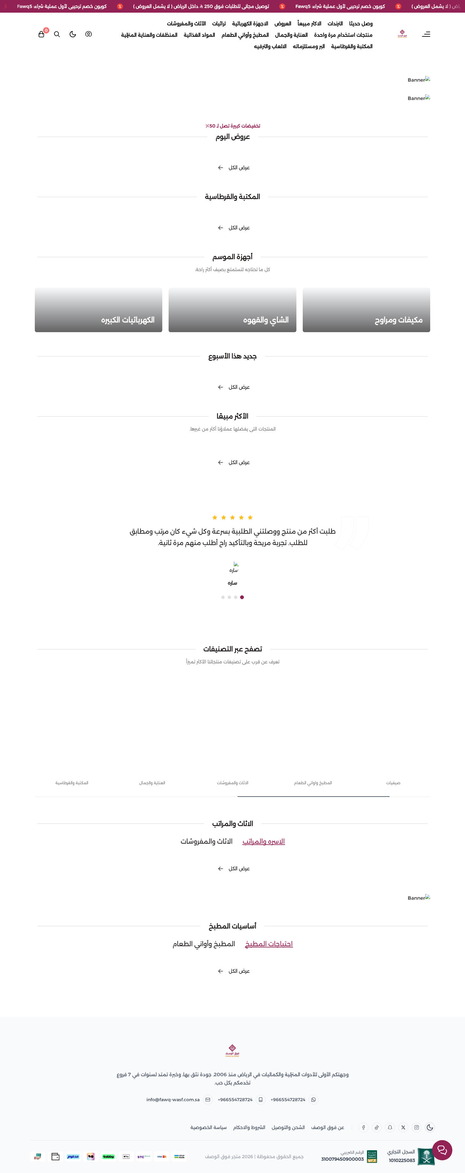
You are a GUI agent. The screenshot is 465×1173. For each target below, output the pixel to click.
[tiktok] (377, 1127)
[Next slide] (47, 746)
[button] (242, 597)
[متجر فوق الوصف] (232, 1051)
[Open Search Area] (57, 34)
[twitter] (403, 1127)
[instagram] (417, 1127)
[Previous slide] (418, 746)
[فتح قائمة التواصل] (442, 1150)
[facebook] (363, 1127)
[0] (41, 34)
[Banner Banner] (232, 80)
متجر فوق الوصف (223, 1156)
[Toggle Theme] (72, 34)
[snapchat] (390, 1127)
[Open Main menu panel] (426, 34)
